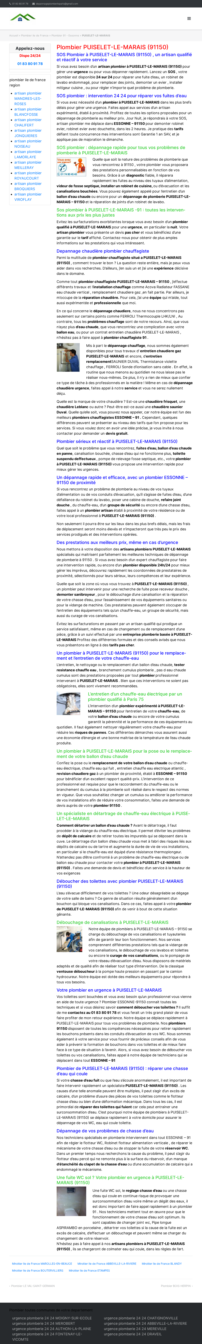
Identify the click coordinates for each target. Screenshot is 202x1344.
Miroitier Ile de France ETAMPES (89, 1270)
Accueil (13, 35)
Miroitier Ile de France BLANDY (162, 1263)
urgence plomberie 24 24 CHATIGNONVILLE (141, 1318)
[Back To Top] (192, 1334)
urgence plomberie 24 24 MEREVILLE (135, 1329)
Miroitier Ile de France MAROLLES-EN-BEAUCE (42, 1263)
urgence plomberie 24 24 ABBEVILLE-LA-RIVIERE (145, 1323)
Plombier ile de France (35, 35)
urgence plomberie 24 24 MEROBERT (43, 1323)
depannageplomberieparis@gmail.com (57, 3)
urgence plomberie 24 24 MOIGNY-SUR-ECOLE (52, 1318)
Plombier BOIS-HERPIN (176, 1285)
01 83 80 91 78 (20, 3)
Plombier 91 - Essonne (65, 35)
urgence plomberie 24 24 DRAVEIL (133, 1334)
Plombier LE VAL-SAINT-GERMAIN (33, 1285)
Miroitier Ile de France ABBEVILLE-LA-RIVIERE (107, 1263)
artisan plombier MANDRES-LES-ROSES (28, 98)
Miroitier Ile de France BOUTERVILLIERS (37, 1270)
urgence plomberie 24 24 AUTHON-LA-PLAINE (51, 1329)
